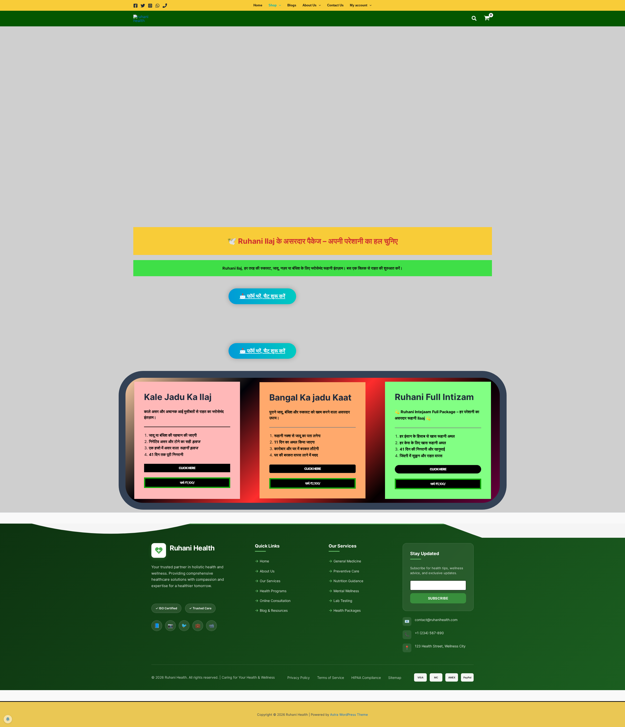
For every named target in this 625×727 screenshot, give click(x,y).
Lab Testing (342, 601)
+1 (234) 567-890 (429, 633)
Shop (273, 5)
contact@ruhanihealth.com (436, 620)
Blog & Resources (274, 610)
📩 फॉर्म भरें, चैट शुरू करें (262, 296)
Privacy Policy (298, 677)
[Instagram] (150, 5)
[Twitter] (143, 5)
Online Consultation (275, 601)
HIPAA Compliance (366, 677)
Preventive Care (346, 571)
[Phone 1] (165, 5)
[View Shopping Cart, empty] (487, 19)
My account (358, 5)
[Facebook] (135, 5)
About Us (309, 5)
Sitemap (394, 677)
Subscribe (438, 598)
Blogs (291, 5)
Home (257, 5)
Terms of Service (330, 677)
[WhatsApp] (157, 5)
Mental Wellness (346, 591)
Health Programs (273, 591)
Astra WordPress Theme (349, 714)
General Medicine (347, 561)
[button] (279, 5)
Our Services (270, 581)
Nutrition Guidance (348, 581)
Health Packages (347, 610)
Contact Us (335, 5)
